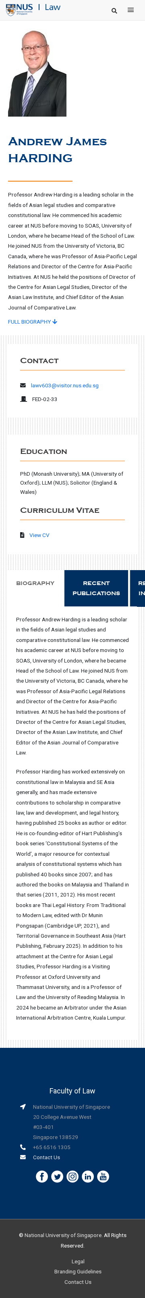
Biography (35, 583)
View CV (39, 535)
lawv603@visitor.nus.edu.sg (65, 385)
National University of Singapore (63, 1235)
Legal (78, 1261)
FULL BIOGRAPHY (30, 321)
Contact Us (46, 1157)
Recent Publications (96, 588)
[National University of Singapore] (19, 9)
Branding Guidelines (78, 1271)
